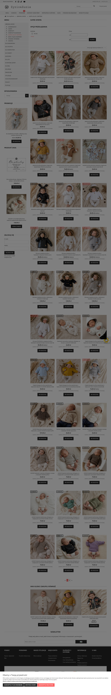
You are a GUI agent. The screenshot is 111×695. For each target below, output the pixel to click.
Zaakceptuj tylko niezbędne (13, 685)
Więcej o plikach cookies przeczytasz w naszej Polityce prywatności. (20, 681)
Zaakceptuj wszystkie (46, 685)
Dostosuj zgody (30, 685)
